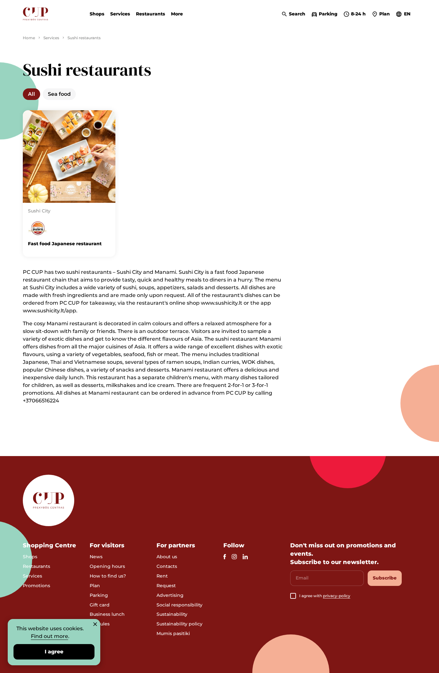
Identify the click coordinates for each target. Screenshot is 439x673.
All (31, 94)
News (96, 557)
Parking (99, 595)
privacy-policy (336, 595)
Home (29, 37)
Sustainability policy (179, 624)
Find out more (49, 636)
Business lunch (107, 614)
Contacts (167, 566)
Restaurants (150, 14)
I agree (54, 652)
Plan (95, 585)
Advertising (170, 595)
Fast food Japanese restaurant (65, 244)
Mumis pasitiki (173, 633)
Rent (162, 576)
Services (120, 14)
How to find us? (108, 576)
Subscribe (385, 578)
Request (166, 585)
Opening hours (107, 566)
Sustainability (172, 614)
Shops (97, 14)
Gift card (100, 605)
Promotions (36, 585)
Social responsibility (179, 605)
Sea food (59, 94)
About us (167, 557)
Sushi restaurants (84, 37)
